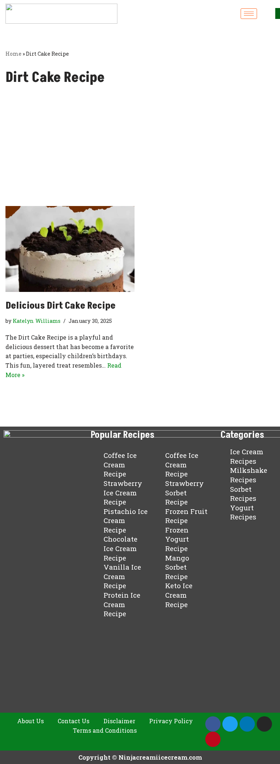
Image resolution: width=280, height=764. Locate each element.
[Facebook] (213, 724)
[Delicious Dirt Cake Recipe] (70, 249)
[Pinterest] (213, 739)
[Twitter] (230, 724)
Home (13, 53)
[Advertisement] (140, 151)
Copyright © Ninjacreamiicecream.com (140, 757)
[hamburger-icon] (249, 13)
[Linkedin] (247, 724)
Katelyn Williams (37, 320)
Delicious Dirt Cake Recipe (60, 305)
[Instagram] (264, 724)
